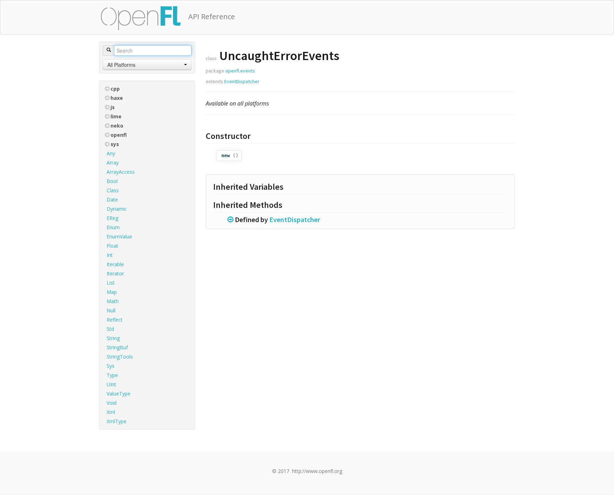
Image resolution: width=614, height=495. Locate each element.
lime (116, 116)
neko (117, 125)
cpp (115, 88)
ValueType (118, 393)
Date (112, 199)
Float (112, 245)
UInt (111, 384)
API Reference (211, 16)
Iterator (115, 273)
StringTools (120, 356)
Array (113, 162)
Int (110, 255)
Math (113, 301)
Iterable (115, 264)
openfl (119, 134)
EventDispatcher (241, 81)
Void (112, 402)
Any (111, 153)
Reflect (115, 319)
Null (111, 310)
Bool (112, 181)
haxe (117, 98)
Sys (110, 365)
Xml (111, 412)
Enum (113, 227)
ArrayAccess (121, 171)
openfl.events (240, 71)
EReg (112, 218)
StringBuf (117, 347)
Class (113, 190)
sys (115, 144)
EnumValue (119, 236)
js (113, 107)
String (113, 338)
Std (110, 328)
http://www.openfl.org (317, 471)
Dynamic (117, 208)
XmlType (116, 421)
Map (112, 292)
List (111, 282)
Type (112, 375)
